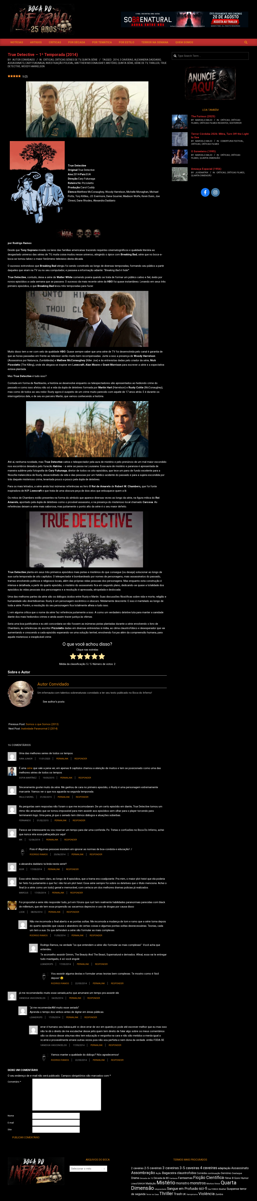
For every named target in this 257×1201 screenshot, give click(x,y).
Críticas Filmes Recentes (214, 123)
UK (184, 1194)
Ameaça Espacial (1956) (206, 168)
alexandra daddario (147, 59)
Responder (80, 758)
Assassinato (16, 63)
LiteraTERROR (138, 1183)
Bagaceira (169, 1173)
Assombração (143, 1173)
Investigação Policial (60, 63)
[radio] (73, 657)
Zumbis (219, 1194)
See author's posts (54, 701)
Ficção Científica (208, 1177)
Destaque (237, 1173)
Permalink (62, 758)
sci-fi (203, 1188)
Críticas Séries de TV (68, 59)
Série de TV (141, 63)
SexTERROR (235, 123)
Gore (237, 1178)
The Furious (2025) (203, 116)
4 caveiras (208, 1168)
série (30, 768)
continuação (214, 1173)
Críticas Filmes (210, 144)
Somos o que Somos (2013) (42, 724)
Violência (206, 1194)
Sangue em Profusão (182, 1189)
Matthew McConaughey (90, 63)
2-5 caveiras (153, 1168)
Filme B (229, 1178)
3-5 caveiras (189, 1168)
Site (10, 1129)
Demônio (226, 1173)
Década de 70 (146, 1178)
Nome (11, 1115)
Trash (178, 1194)
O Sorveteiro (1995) (203, 151)
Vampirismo (192, 1194)
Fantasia (173, 1178)
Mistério (111, 63)
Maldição (151, 1183)
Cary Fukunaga (35, 63)
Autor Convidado (53, 684)
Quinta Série (90, 59)
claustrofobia (186, 1173)
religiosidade (160, 1189)
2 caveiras (137, 1168)
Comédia (202, 1173)
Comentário (14, 1081)
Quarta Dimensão (210, 158)
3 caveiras (126, 59)
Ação (158, 1173)
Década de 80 (161, 1178)
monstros (198, 1183)
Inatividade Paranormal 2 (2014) (39, 728)
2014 (116, 59)
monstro (182, 1183)
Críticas (48, 59)
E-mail (11, 1122)
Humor (245, 1178)
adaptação (224, 1168)
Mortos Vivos (213, 1183)
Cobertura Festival (231, 141)
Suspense (233, 1188)
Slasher (222, 1189)
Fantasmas (185, 1178)
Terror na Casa (152, 1194)
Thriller (154, 63)
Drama (135, 1178)
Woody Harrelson (33, 66)
